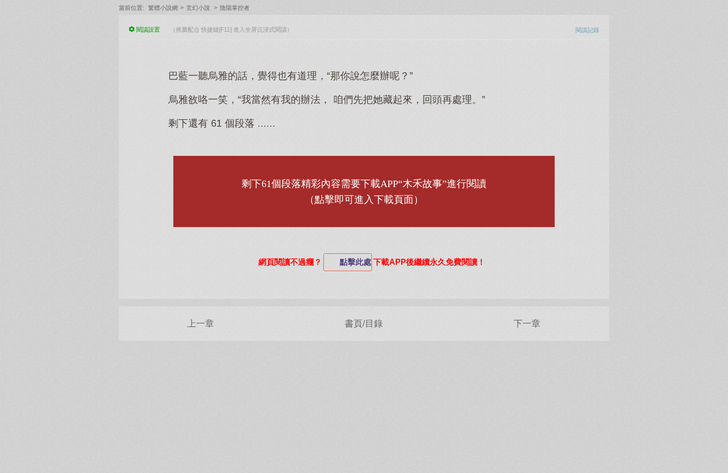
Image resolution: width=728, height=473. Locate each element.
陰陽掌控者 (235, 7)
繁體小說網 (163, 7)
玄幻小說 (198, 7)
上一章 (200, 324)
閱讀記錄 (587, 30)
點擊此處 (355, 262)
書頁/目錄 (364, 324)
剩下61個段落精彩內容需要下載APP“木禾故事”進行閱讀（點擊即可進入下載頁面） (364, 191)
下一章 (527, 324)
